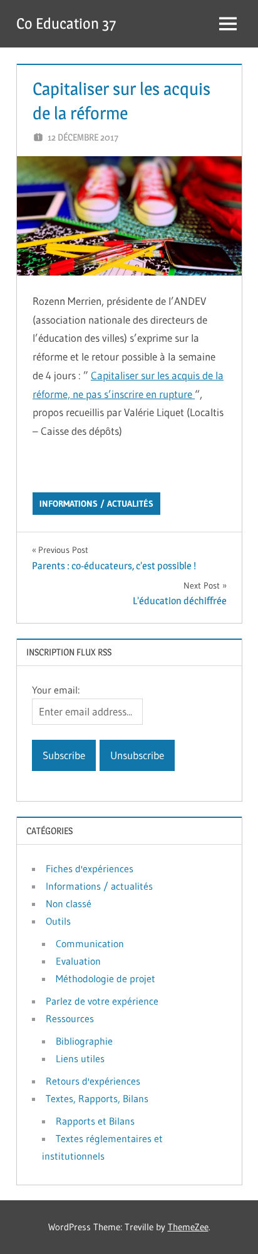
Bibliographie (84, 1041)
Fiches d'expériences (89, 868)
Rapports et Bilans (95, 1121)
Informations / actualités (96, 503)
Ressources (70, 1018)
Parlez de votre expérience (102, 1001)
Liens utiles (80, 1058)
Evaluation (78, 961)
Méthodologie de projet (105, 978)
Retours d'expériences (93, 1081)
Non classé (68, 903)
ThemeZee (188, 1227)
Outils (58, 921)
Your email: (56, 690)
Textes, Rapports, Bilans (97, 1098)
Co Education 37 (66, 23)
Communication (90, 943)
